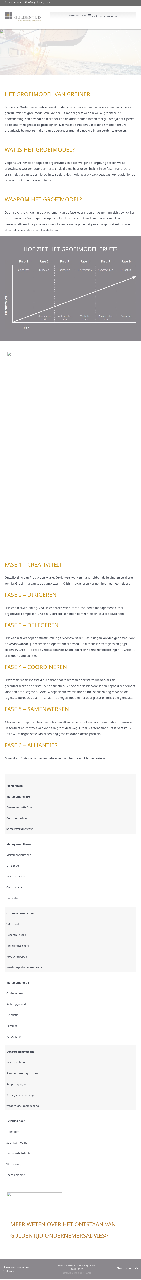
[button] (104, 16)
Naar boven (125, 1268)
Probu (87, 1272)
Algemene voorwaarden (16, 1267)
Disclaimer (8, 1270)
